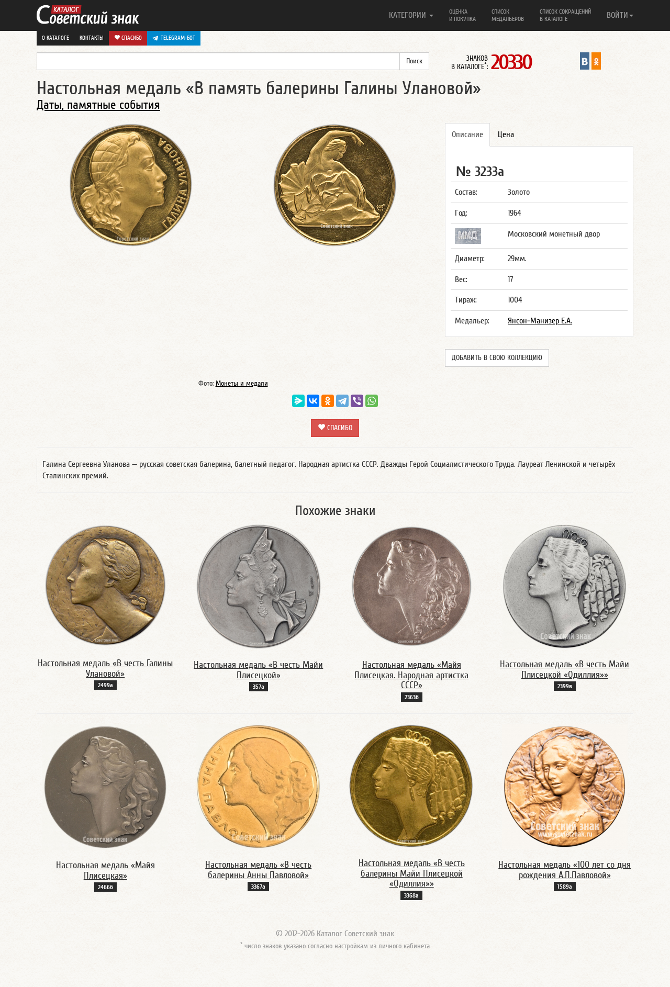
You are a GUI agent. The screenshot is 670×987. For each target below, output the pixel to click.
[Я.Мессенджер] (298, 401)
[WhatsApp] (371, 401)
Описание (467, 134)
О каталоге (55, 38)
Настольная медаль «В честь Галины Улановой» (105, 668)
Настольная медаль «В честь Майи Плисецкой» (258, 670)
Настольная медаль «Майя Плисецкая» (105, 870)
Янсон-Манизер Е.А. (540, 321)
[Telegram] (342, 401)
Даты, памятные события (98, 105)
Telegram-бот (178, 38)
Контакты (92, 38)
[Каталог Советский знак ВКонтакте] (584, 60)
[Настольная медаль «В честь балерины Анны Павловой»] (258, 786)
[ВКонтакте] (313, 401)
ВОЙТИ (617, 15)
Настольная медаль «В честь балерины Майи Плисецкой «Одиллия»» (412, 874)
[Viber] (357, 401)
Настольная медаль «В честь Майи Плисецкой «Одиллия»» (564, 669)
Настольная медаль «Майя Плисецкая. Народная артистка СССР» (411, 675)
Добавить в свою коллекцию (497, 358)
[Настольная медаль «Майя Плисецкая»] (105, 786)
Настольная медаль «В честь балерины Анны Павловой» (258, 870)
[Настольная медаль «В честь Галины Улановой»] (105, 585)
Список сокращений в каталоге (565, 15)
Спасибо (131, 38)
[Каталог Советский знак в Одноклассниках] (596, 60)
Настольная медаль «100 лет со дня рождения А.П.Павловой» (564, 870)
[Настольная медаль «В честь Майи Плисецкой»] (258, 586)
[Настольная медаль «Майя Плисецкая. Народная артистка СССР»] (411, 586)
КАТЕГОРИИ (408, 15)
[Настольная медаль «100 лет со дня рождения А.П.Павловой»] (565, 786)
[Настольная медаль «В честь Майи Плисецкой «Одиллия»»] (565, 585)
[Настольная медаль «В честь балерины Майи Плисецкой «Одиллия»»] (411, 785)
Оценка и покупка (462, 15)
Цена (506, 134)
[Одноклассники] (327, 401)
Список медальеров (508, 15)
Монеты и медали (242, 383)
